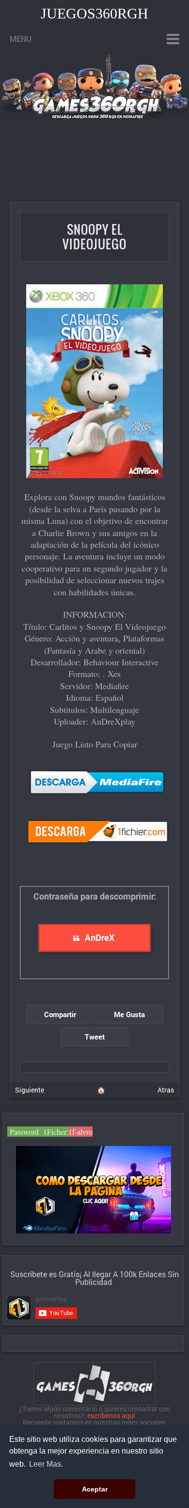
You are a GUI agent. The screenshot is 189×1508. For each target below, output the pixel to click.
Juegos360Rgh (94, 13)
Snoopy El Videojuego (94, 236)
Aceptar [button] (95, 1489)
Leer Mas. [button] (46, 1464)
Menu (21, 39)
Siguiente (29, 1089)
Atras (166, 1089)
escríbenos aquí (111, 1415)
